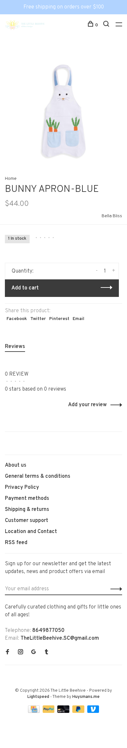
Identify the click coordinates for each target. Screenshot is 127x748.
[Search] (107, 25)
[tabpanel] (63, 105)
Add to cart (25, 288)
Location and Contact (31, 531)
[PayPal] (49, 711)
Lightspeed (38, 697)
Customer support (26, 520)
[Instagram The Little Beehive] (20, 652)
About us (15, 465)
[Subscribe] (114, 589)
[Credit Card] (34, 711)
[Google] (33, 652)
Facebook (17, 319)
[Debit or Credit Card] (64, 711)
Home (11, 178)
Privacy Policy (22, 487)
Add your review (87, 405)
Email (78, 319)
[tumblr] (46, 652)
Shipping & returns (27, 509)
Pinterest (59, 319)
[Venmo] (93, 711)
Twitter (38, 319)
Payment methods (27, 498)
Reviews (15, 346)
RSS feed (16, 543)
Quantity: (23, 271)
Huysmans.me (86, 697)
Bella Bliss (112, 216)
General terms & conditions (37, 476)
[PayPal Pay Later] (79, 711)
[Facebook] (7, 652)
